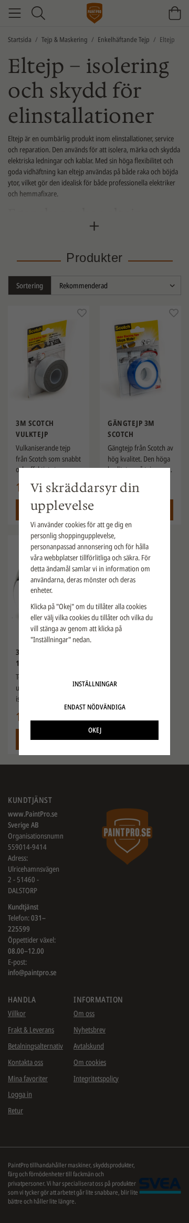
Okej (94, 730)
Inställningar (94, 683)
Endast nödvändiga (94, 707)
